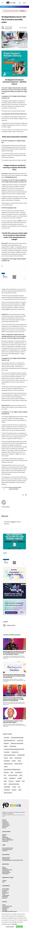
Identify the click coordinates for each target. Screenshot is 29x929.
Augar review (20, 740)
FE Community (5, 822)
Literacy (6, 766)
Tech (19, 786)
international (7, 760)
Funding (6, 758)
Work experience (8, 792)
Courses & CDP (5, 907)
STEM (5, 784)
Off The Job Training (12, 775)
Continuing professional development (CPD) (14, 749)
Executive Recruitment (7, 849)
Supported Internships (14, 784)
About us (4, 819)
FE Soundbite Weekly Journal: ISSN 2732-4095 (12, 860)
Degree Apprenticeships (9, 755)
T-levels (14, 786)
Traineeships (7, 789)
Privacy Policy (5, 826)
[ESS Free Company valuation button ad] (14, 541)
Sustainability (7, 786)
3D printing (6, 737)
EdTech (3, 835)
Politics (5, 778)
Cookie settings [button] (10, 926)
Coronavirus (6, 752)
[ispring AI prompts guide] (14, 590)
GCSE (11, 758)
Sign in (24, 3)
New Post (4, 891)
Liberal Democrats (8, 763)
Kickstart (14, 760)
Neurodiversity (18, 772)
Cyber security (15, 752)
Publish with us (5, 823)
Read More (14, 924)
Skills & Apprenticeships (7, 839)
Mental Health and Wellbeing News (12, 769)
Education (4, 834)
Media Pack (4, 868)
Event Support (5, 873)
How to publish (5, 888)
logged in (13, 522)
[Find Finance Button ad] (14, 607)
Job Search (4, 850)
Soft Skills (18, 781)
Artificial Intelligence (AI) (9, 740)
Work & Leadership (6, 838)
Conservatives (12, 746)
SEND (5, 781)
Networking (4, 908)
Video (3, 881)
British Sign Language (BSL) (17, 743)
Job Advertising (5, 871)
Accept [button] (19, 926)
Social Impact (5, 841)
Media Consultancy (6, 872)
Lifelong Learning (18, 763)
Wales (19, 789)
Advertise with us (6, 825)
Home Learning (17, 758)
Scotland (20, 778)
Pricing (3, 867)
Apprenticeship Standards (17, 737)
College (5, 746)
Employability (5, 837)
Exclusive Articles (6, 857)
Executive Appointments (7, 848)
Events (3, 894)
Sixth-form (11, 781)
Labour (19, 760)
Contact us (4, 821)
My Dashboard (5, 892)
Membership (5, 896)
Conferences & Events (7, 906)
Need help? (4, 897)
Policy (20, 775)
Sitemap (4, 827)
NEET (12, 772)
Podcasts (4, 880)
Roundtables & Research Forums (9, 911)
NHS (5, 775)
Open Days (4, 910)
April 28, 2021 (8, 28)
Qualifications (12, 778)
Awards (4, 904)
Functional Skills (21, 755)
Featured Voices (5, 858)
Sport (23, 781)
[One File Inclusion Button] (14, 574)
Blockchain (6, 743)
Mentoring (6, 772)
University (14, 789)
